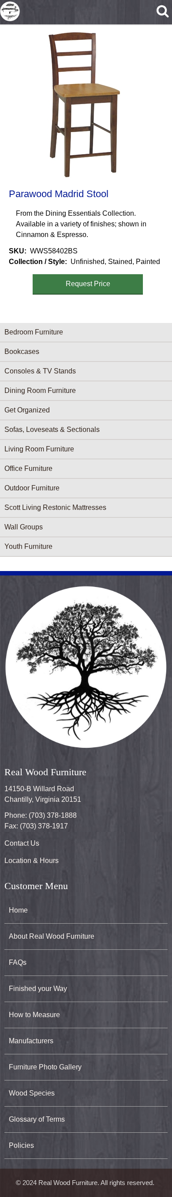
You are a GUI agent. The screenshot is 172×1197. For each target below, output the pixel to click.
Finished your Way (38, 988)
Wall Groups (23, 527)
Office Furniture (28, 468)
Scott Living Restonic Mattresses (55, 507)
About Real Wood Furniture (51, 936)
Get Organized (27, 410)
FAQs (17, 962)
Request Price (88, 284)
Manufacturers (31, 1041)
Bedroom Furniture (33, 332)
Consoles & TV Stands (40, 371)
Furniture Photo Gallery (45, 1067)
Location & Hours (31, 860)
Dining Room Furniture (40, 390)
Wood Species (32, 1093)
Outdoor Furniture (32, 488)
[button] (84, 104)
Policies (21, 1145)
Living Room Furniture (39, 449)
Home (18, 910)
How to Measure (34, 1014)
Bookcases (21, 351)
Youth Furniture (28, 546)
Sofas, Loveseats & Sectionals (52, 429)
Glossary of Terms (37, 1119)
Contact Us (21, 843)
